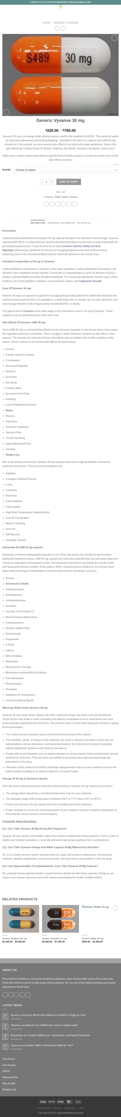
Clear (116, 164)
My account (44, 1108)
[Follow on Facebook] (5, 994)
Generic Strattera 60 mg (14, 938)
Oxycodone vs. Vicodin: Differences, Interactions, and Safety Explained (50, 1035)
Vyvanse (29, 311)
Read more (23, 987)
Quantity (6, 170)
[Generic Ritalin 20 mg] (100, 919)
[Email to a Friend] (63, 204)
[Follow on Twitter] (16, 994)
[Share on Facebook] (52, 204)
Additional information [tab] (61, 223)
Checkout (70, 1108)
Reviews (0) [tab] (83, 223)
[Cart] (117, 8)
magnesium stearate (90, 281)
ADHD (46, 22)
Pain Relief (8, 1059)
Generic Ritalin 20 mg (93, 938)
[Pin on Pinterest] (69, 204)
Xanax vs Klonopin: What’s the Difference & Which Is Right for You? (48, 1015)
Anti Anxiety (9, 1065)
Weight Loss (13, 454)
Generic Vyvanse (66, 22)
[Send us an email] (22, 994)
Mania (9, 410)
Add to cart (68, 181)
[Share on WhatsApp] (46, 204)
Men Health (8, 1083)
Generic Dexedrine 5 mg (54, 938)
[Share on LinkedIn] (74, 204)
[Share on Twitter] (57, 204)
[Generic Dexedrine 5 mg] (60, 919)
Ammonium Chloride (17, 583)
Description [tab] (38, 223)
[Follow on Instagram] (11, 994)
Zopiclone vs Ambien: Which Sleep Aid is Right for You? (42, 1045)
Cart (81, 1108)
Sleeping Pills (10, 1077)
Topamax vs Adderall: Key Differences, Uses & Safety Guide (44, 1025)
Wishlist (58, 1108)
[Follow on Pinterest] (28, 994)
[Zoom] (6, 112)
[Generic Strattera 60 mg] (20, 919)
